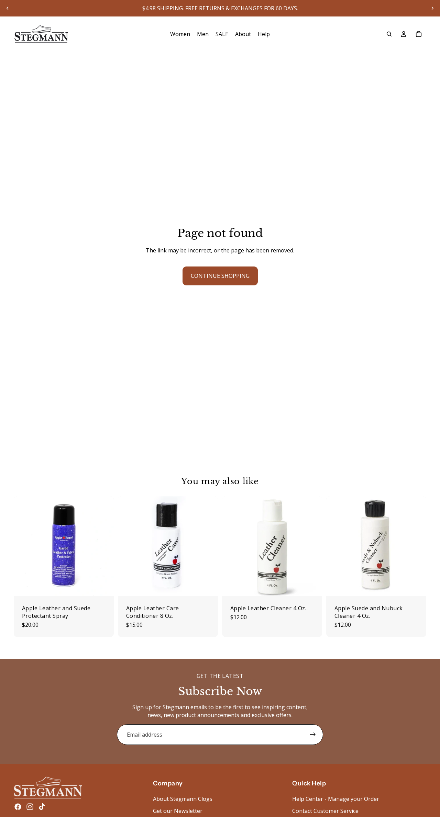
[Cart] (418, 34)
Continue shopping (220, 276)
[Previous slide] (7, 8)
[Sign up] (313, 734)
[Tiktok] (42, 807)
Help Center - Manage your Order (335, 799)
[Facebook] (18, 807)
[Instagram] (30, 807)
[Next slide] (432, 8)
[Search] (389, 34)
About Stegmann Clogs (182, 799)
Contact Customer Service (325, 811)
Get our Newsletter (177, 811)
